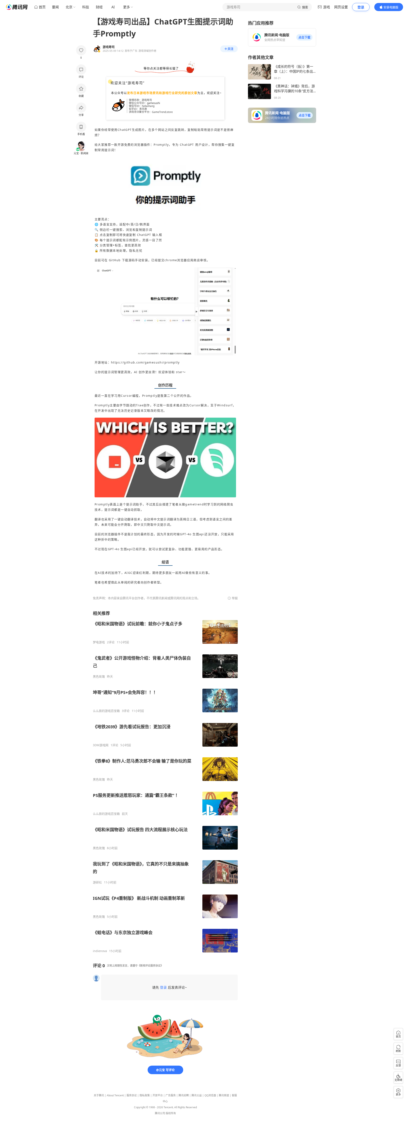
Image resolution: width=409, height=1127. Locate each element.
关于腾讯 (99, 1095)
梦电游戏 (99, 642)
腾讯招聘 (184, 1095)
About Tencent (115, 1095)
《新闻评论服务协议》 (150, 965)
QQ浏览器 (210, 1095)
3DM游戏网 (100, 745)
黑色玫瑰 (99, 676)
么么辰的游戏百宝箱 (106, 710)
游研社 (97, 882)
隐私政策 (145, 1095)
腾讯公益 (197, 1095)
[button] (304, 37)
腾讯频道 (224, 1095)
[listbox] (165, 781)
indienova (100, 951)
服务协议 (132, 1095)
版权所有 (171, 1113)
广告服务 (171, 1095)
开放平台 (158, 1095)
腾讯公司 (160, 1113)
